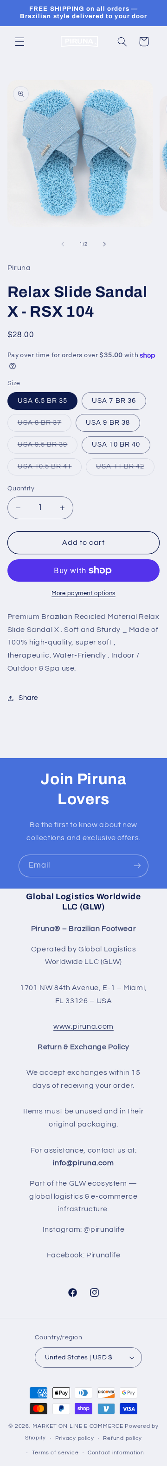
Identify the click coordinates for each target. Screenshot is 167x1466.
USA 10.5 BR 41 (50, 468)
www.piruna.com (83, 1026)
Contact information (116, 1452)
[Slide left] (62, 244)
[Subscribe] (137, 866)
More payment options (83, 593)
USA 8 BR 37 (45, 425)
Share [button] (28, 697)
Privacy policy (74, 1438)
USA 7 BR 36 (114, 400)
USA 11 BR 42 (125, 468)
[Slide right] (104, 244)
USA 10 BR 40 (116, 444)
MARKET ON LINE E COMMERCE (78, 1426)
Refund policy (122, 1438)
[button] (19, 41)
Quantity (20, 488)
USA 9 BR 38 (108, 422)
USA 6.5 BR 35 (43, 400)
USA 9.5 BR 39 (48, 447)
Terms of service (55, 1452)
